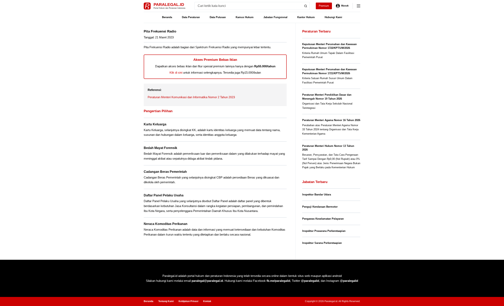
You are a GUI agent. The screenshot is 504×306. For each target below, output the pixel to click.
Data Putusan (218, 17)
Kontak (207, 301)
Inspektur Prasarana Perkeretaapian (324, 230)
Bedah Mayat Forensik (160, 148)
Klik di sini (176, 72)
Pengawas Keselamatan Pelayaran (323, 218)
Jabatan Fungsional (275, 17)
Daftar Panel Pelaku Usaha (163, 195)
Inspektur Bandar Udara (316, 194)
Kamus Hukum (245, 17)
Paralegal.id (169, 4)
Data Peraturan (191, 17)
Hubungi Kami (333, 17)
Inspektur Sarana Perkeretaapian (322, 242)
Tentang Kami (166, 301)
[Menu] (358, 6)
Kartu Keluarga (155, 124)
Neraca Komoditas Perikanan (165, 224)
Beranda (167, 17)
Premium (324, 5)
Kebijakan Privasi (188, 301)
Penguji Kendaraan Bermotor (320, 206)
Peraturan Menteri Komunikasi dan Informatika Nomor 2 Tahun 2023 (191, 97)
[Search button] (305, 6)
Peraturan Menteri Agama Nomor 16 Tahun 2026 (331, 120)
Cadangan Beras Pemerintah (165, 171)
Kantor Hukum (306, 17)
